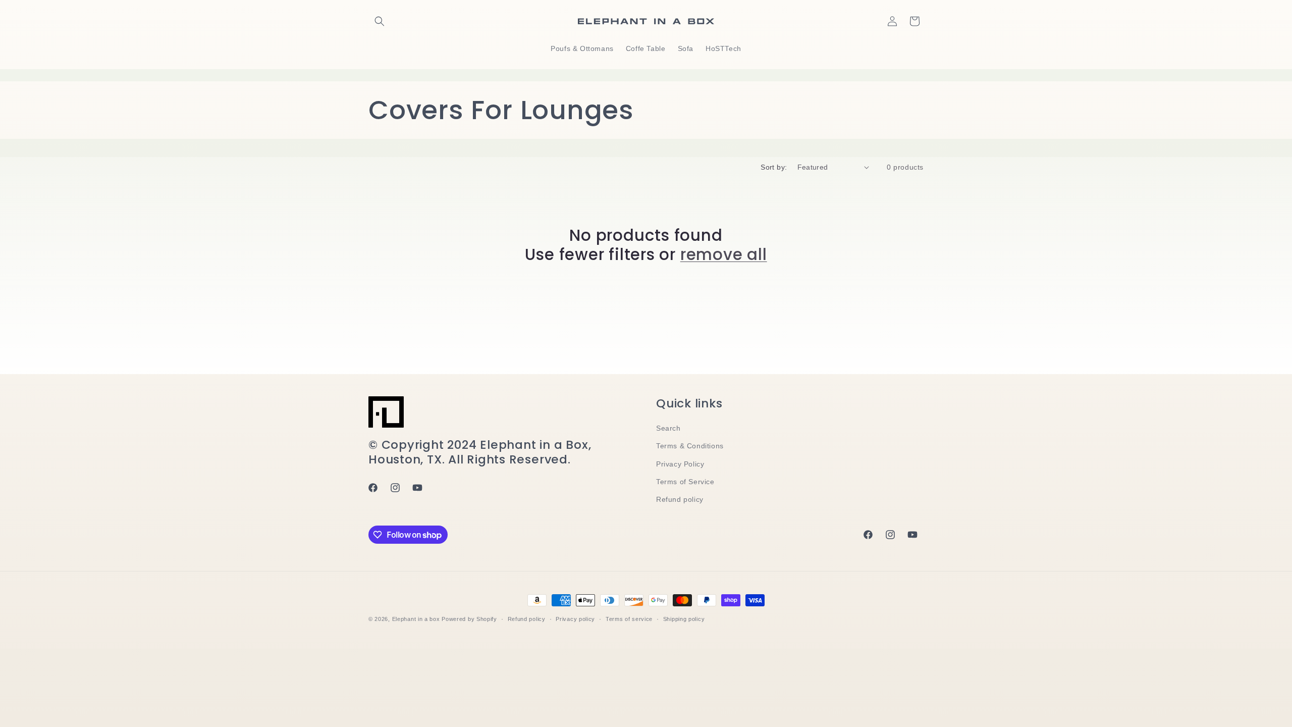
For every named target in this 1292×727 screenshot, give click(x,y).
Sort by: (774, 167)
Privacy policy (575, 619)
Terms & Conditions (690, 446)
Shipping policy (684, 619)
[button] (379, 21)
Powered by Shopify (469, 619)
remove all (723, 254)
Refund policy (680, 499)
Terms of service (629, 619)
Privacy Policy (680, 464)
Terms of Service (685, 482)
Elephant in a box (416, 619)
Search (668, 428)
